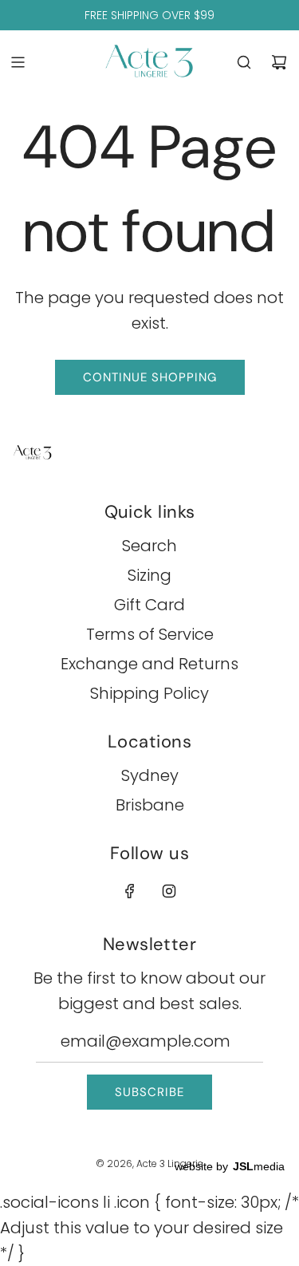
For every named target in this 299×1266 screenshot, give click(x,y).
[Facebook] (130, 891)
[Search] (244, 62)
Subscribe (149, 1092)
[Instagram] (169, 891)
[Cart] (279, 62)
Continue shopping (150, 377)
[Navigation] (17, 62)
